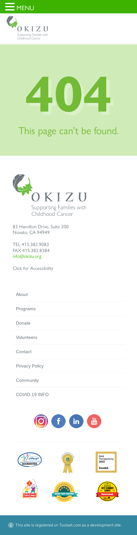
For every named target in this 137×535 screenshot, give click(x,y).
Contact (24, 351)
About (22, 294)
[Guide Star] (105, 472)
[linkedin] (76, 426)
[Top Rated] (106, 501)
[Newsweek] (68, 501)
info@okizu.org (27, 256)
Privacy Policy (30, 365)
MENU (25, 8)
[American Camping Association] (30, 466)
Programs (26, 308)
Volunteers (26, 337)
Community (27, 380)
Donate (23, 323)
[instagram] (40, 426)
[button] (11, 7)
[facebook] (58, 426)
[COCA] (67, 472)
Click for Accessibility (33, 268)
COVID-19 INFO (32, 394)
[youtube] (94, 426)
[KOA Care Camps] (30, 497)
